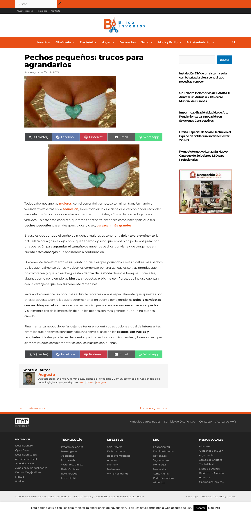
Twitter (90, 382)
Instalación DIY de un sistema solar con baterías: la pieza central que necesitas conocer (203, 77)
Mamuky (112, 464)
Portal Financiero (163, 478)
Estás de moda (116, 451)
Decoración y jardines (28, 472)
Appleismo (67, 455)
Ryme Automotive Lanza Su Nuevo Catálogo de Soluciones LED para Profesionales (203, 155)
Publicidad (42, 11)
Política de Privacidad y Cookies (218, 496)
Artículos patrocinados (145, 421)
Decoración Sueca (26, 454)
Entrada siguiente (154, 408)
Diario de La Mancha (211, 473)
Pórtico (19, 481)
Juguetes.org (161, 460)
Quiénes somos (25, 11)
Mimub (19, 476)
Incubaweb (68, 460)
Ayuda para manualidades (31, 467)
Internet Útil (68, 478)
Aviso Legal (192, 496)
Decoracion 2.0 (24, 445)
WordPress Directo (72, 464)
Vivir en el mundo (117, 473)
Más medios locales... (211, 481)
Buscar (224, 59)
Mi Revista (159, 482)
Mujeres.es (113, 469)
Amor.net (112, 460)
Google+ (101, 382)
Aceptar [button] (200, 507)
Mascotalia (159, 469)
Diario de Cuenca (209, 468)
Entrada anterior (32, 408)
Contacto (55, 11)
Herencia (204, 477)
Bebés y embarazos (118, 455)
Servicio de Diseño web (180, 421)
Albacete (204, 446)
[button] (72, 42)
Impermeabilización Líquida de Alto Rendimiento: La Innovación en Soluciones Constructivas (203, 116)
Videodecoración (25, 463)
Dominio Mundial (163, 451)
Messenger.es (69, 451)
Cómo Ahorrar (161, 473)
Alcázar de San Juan (211, 450)
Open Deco (22, 450)
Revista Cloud (69, 473)
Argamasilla (206, 455)
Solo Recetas (114, 446)
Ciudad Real (206, 464)
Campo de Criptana (211, 459)
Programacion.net (72, 446)
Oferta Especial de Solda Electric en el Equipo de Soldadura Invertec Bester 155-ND (205, 136)
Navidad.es (159, 455)
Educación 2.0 (161, 446)
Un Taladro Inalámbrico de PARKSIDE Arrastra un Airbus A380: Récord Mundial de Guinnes (205, 97)
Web (81, 382)
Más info (214, 507)
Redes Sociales (70, 469)
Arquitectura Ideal (26, 459)
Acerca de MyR (225, 421)
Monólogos (159, 464)
